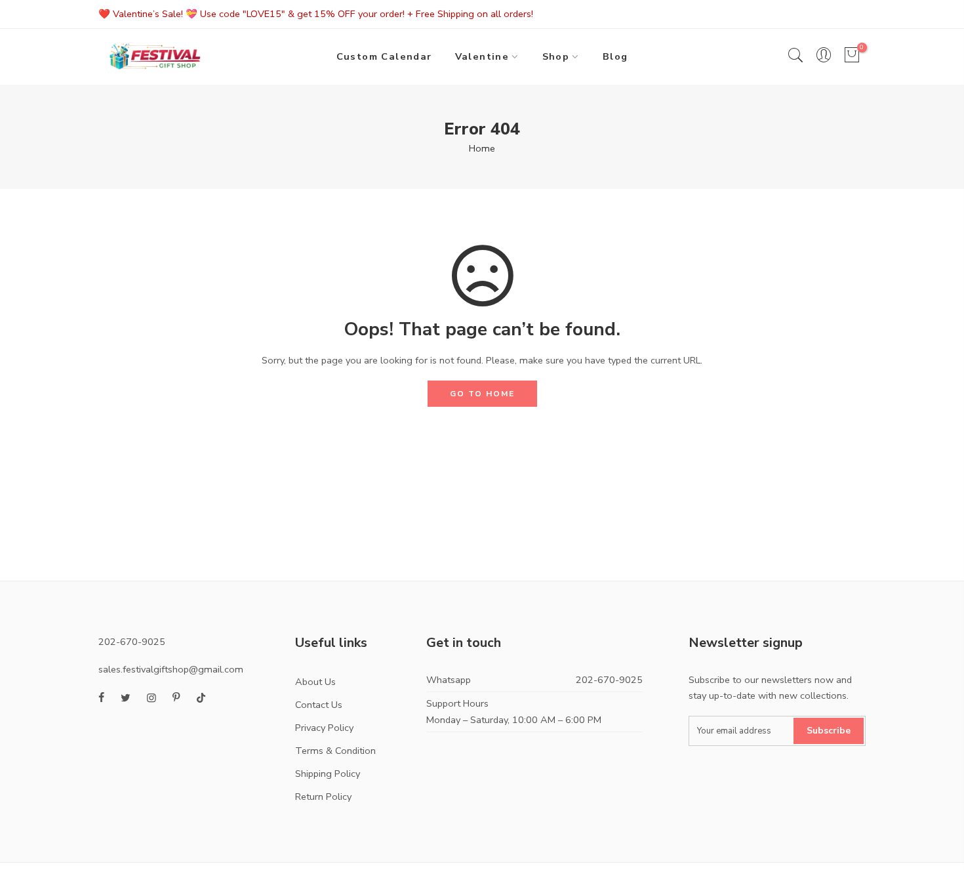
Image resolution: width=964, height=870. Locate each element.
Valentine (482, 56)
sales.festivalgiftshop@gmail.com (170, 669)
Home (482, 148)
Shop (556, 56)
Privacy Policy (324, 727)
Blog (615, 56)
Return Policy (323, 796)
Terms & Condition (335, 750)
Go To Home (482, 393)
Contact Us (318, 704)
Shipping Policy (327, 773)
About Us (315, 681)
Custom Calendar (384, 56)
